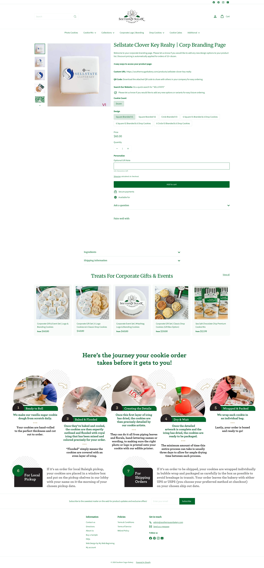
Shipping (117, 176)
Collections (106, 32)
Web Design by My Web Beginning (100, 543)
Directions (90, 526)
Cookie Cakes (176, 32)
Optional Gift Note (122, 160)
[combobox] (56, 16)
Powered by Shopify (143, 562)
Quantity (118, 142)
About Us (90, 530)
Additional (193, 32)
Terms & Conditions (126, 522)
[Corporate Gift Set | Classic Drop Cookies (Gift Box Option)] (171, 310)
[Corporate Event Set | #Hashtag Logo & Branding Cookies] (132, 310)
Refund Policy (123, 530)
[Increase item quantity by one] (128, 148)
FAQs (88, 539)
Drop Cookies (155, 32)
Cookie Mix (88, 32)
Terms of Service (124, 526)
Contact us (90, 522)
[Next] (39, 105)
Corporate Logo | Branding (132, 32)
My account (91, 547)
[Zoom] (79, 75)
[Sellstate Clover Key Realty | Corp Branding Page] (171, 231)
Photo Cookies (71, 32)
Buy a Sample (92, 535)
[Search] (75, 16)
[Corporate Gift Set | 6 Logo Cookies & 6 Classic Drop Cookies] (92, 309)
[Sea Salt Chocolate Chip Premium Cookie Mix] (211, 310)
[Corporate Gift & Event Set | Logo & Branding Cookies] (52, 310)
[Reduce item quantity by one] (117, 148)
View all (226, 274)
